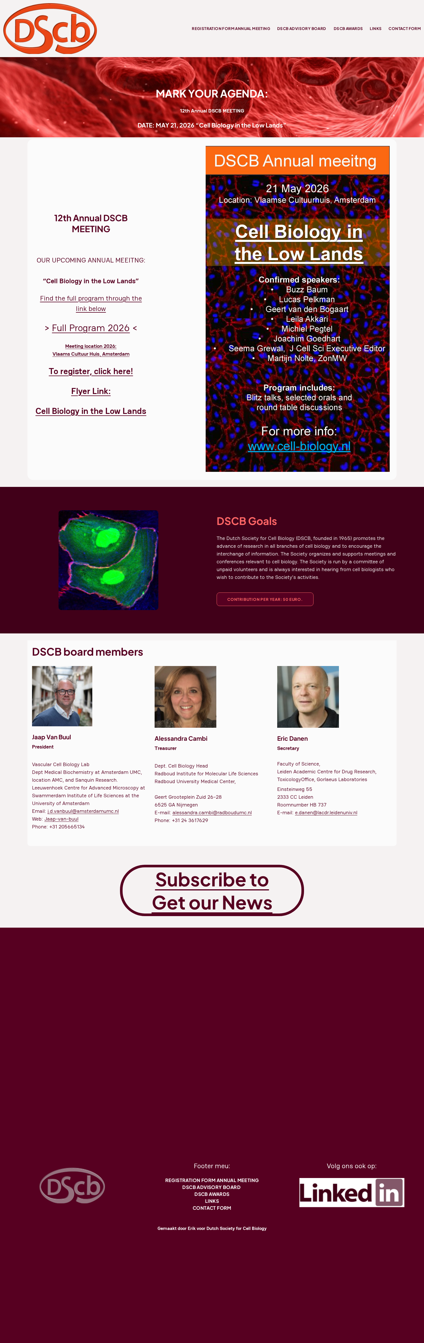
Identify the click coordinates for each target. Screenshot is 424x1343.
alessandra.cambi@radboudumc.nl (212, 812)
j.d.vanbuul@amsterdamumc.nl (83, 811)
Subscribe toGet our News (212, 890)
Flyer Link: (91, 391)
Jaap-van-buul (61, 818)
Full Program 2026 (91, 328)
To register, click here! (91, 371)
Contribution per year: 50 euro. (265, 599)
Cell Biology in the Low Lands (90, 411)
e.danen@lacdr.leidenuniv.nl (326, 812)
